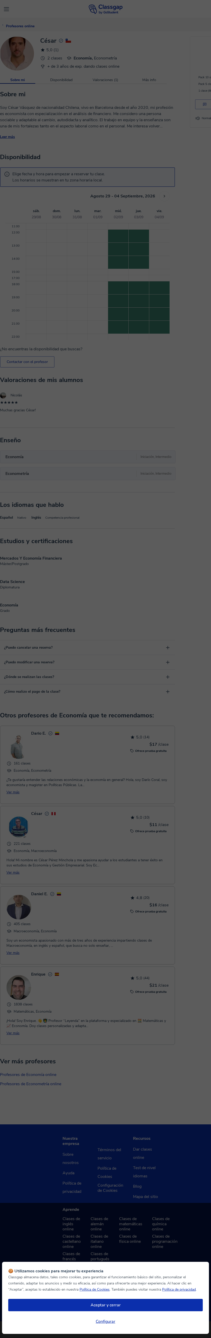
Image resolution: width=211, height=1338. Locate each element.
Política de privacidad (179, 1289)
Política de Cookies (95, 1289)
